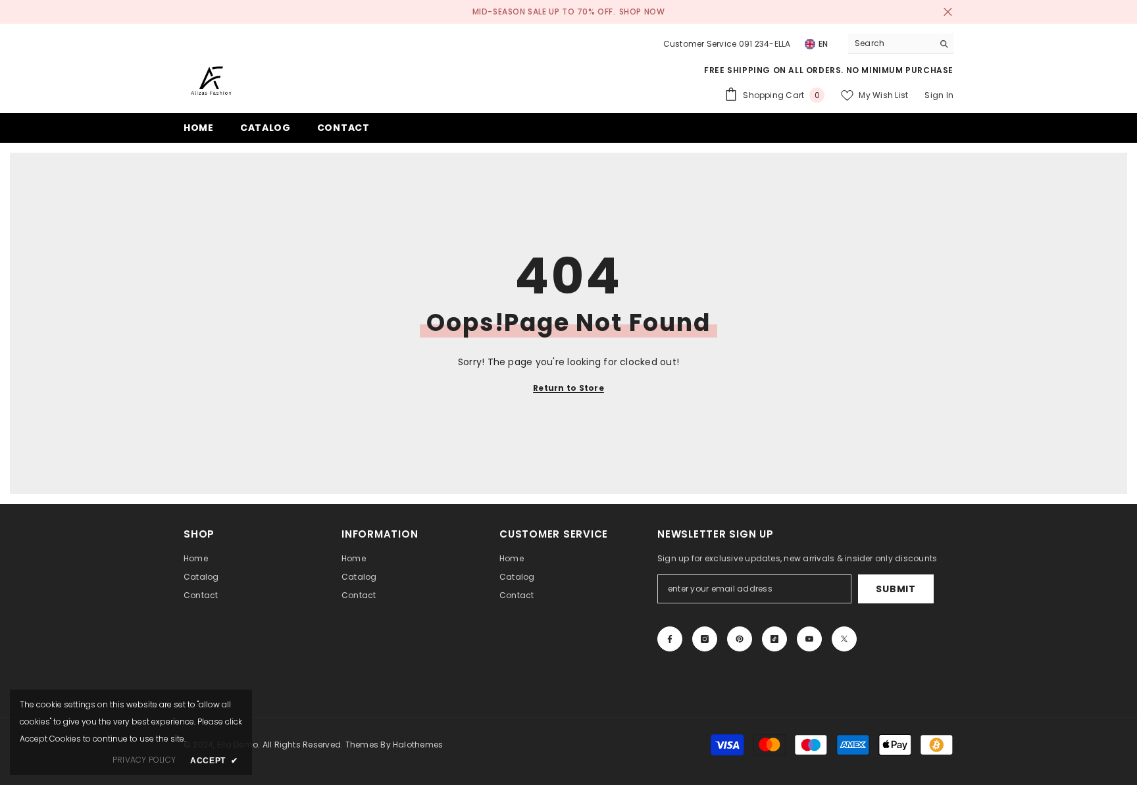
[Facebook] (669, 638)
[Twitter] (844, 638)
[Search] (900, 44)
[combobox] (890, 43)
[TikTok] (774, 638)
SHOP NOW (642, 11)
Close (947, 12)
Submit (895, 588)
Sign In (938, 95)
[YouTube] (809, 638)
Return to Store (568, 387)
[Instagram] (704, 638)
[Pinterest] (739, 638)
